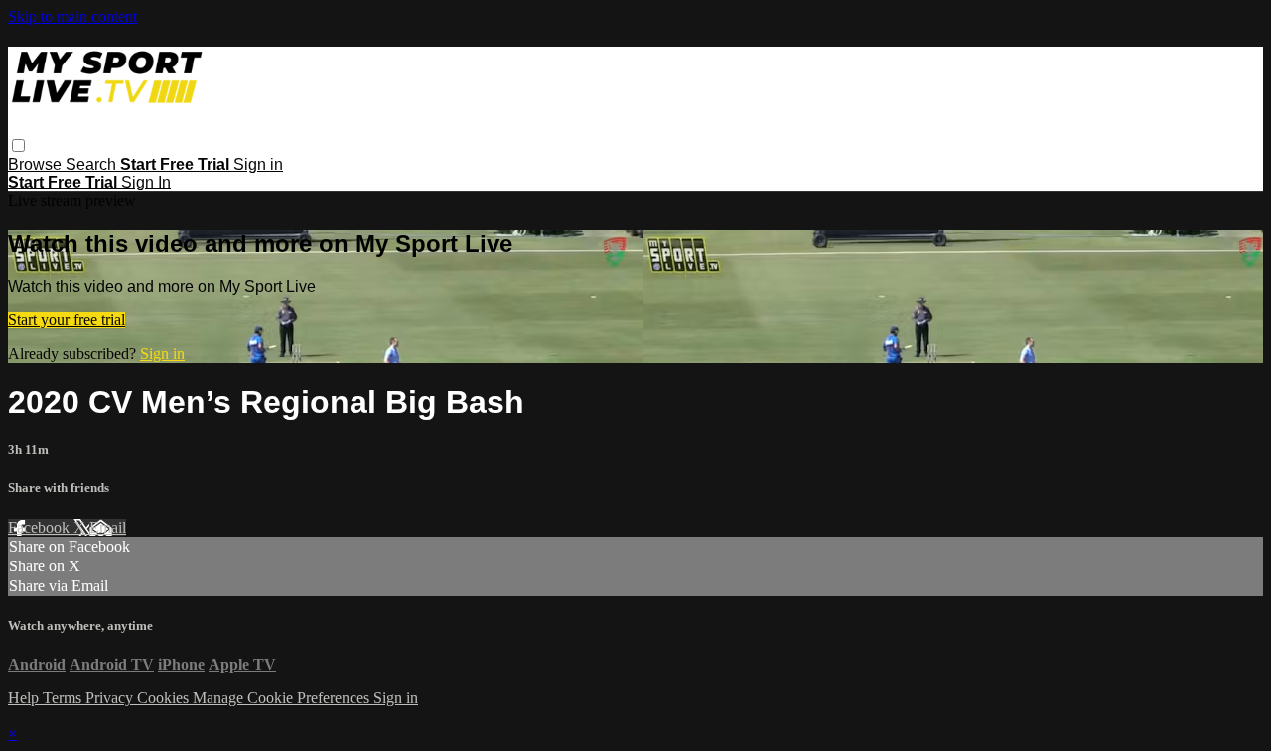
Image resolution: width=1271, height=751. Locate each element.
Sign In (146, 182)
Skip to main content (72, 16)
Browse (37, 164)
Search (93, 164)
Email (107, 527)
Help (25, 697)
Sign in (258, 164)
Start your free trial (66, 320)
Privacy (111, 697)
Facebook (40, 527)
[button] (18, 145)
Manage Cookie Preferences (283, 697)
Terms (64, 697)
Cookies (165, 697)
